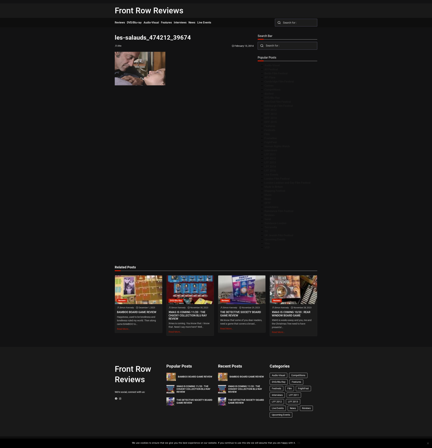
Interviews (270, 150)
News (267, 199)
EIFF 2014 (270, 118)
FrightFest (270, 142)
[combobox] (296, 22)
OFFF (267, 203)
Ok (298, 442)
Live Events (271, 174)
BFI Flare (269, 77)
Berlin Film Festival (276, 73)
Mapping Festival (274, 190)
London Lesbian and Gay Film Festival (287, 182)
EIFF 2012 (270, 109)
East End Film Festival (277, 101)
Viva (267, 243)
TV (266, 231)
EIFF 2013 (270, 114)
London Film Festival (277, 178)
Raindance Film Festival (278, 211)
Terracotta (270, 227)
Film (267, 134)
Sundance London (275, 223)
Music (268, 195)
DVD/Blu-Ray (272, 97)
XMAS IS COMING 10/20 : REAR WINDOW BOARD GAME (291, 314)
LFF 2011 (270, 154)
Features (269, 126)
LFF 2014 (270, 166)
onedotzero (271, 207)
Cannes (269, 85)
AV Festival (271, 69)
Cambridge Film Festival (279, 81)
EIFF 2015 (270, 122)
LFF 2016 (270, 170)
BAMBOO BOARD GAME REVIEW (136, 312)
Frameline (270, 138)
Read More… (123, 329)
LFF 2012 (270, 158)
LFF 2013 (270, 162)
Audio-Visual (272, 65)
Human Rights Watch (277, 146)
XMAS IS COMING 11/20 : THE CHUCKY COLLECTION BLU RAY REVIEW (188, 315)
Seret (267, 219)
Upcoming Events (274, 239)
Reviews (269, 215)
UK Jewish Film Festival (278, 235)
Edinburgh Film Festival (278, 105)
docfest (269, 93)
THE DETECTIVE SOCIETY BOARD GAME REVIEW (240, 314)
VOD (267, 247)
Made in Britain (273, 186)
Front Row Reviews (149, 10)
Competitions (272, 89)
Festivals (269, 130)
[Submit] (279, 22)
